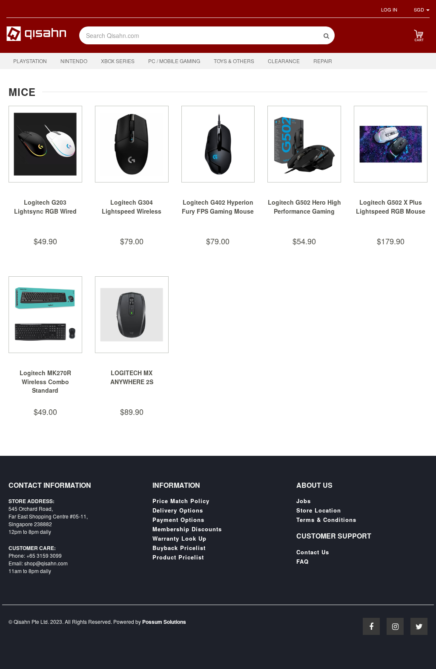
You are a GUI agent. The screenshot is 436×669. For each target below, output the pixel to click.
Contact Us (312, 552)
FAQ (302, 561)
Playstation (30, 60)
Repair (322, 60)
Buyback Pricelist (179, 548)
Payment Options (178, 520)
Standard (45, 390)
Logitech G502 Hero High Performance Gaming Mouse (304, 211)
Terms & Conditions (326, 520)
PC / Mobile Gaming (174, 60)
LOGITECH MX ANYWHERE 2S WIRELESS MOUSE (132, 381)
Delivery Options (177, 510)
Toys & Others (234, 60)
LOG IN (389, 9)
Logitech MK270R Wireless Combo (45, 377)
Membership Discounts (187, 529)
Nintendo (73, 60)
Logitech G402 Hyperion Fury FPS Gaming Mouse (218, 207)
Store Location (318, 510)
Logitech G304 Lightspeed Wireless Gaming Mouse (131, 211)
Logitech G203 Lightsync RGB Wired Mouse (45, 211)
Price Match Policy (180, 501)
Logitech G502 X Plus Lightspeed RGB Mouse (390, 207)
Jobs (303, 501)
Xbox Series (118, 60)
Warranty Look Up (179, 538)
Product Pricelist (178, 557)
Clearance (284, 60)
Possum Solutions (164, 622)
